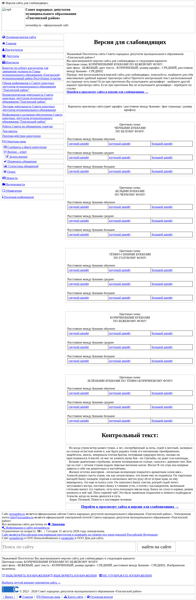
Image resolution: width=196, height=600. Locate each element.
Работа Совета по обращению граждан (27, 126)
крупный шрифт (120, 143)
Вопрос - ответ (17, 151)
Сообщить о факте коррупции (27, 147)
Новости (12, 178)
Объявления (13, 190)
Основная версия (101, 596)
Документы (9, 131)
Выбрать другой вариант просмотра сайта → (31, 582)
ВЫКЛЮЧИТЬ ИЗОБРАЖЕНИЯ (27, 575)
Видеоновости (15, 184)
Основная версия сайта (20, 37)
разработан (16, 538)
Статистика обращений (22, 166)
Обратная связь (15, 141)
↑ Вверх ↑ (9, 596)
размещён (67, 538)
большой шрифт (162, 143)
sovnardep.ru (17, 514)
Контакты (12, 62)
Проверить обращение (22, 161)
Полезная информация (18, 197)
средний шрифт (79, 143)
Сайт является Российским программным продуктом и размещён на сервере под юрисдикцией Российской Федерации (80, 534)
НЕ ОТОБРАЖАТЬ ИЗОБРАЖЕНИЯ (127, 575)
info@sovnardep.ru (21, 517)
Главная (10, 43)
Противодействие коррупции (21, 136)
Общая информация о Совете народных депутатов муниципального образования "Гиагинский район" (29, 86)
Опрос (11, 171)
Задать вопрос (18, 156)
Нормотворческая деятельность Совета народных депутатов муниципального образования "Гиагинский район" (27, 98)
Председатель (13, 49)
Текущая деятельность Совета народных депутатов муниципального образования (29, 108)
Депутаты (12, 56)
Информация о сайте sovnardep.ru (27, 527)
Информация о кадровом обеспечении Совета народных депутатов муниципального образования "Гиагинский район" (32, 118)
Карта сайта (75, 596)
